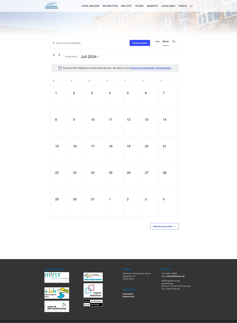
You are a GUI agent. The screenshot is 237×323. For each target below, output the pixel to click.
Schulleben (168, 6)
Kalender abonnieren (163, 226)
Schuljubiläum (90, 6)
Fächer (139, 6)
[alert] (115, 68)
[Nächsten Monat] (59, 55)
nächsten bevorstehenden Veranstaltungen (150, 68)
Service (183, 6)
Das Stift (126, 6)
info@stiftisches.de (176, 276)
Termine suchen (139, 43)
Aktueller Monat (71, 56)
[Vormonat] (54, 55)
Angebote (152, 6)
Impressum (128, 294)
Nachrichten (110, 6)
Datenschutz (128, 296)
